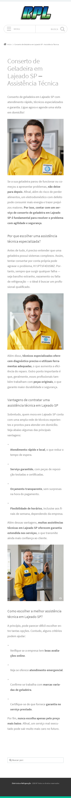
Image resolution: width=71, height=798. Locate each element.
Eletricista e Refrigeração (21, 783)
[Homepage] (35, 13)
